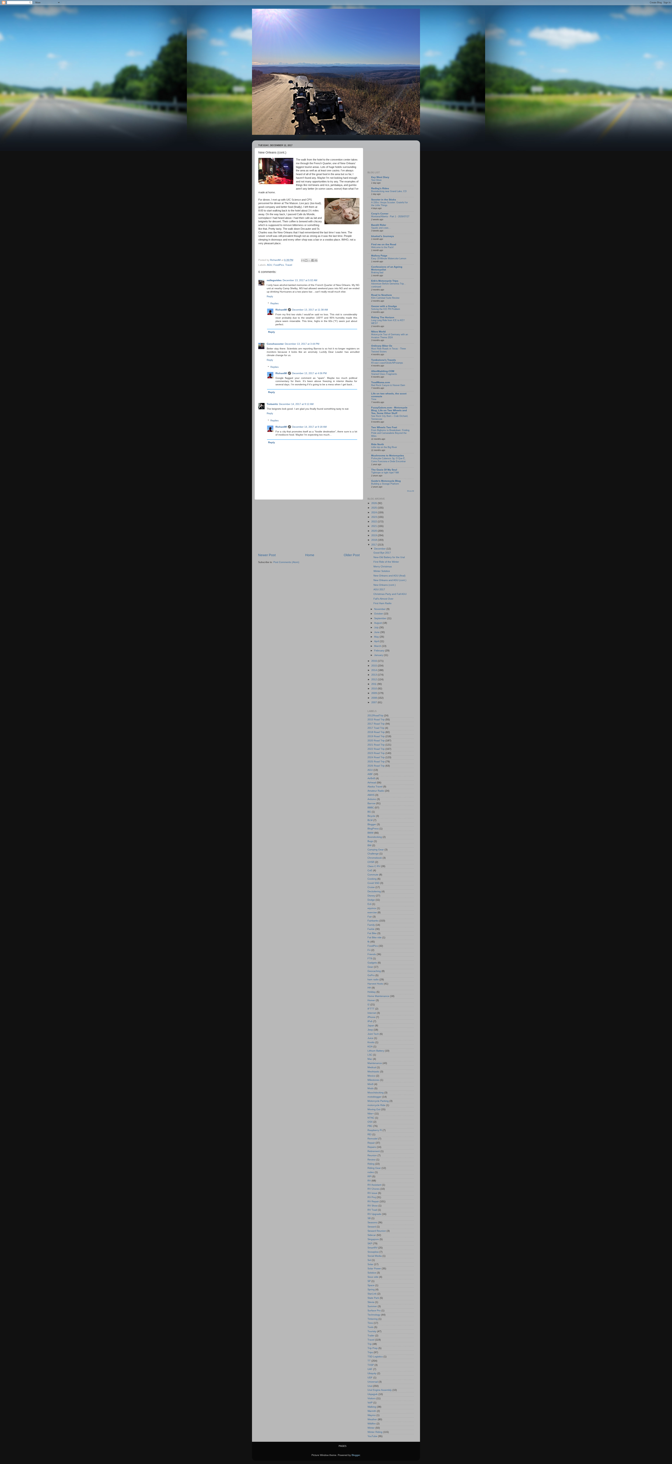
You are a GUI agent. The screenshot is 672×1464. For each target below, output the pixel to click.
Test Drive (376, 180)
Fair (370, 916)
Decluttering (374, 891)
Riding (371, 1164)
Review (372, 1159)
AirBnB (371, 778)
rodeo (371, 1172)
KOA (370, 1046)
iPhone (371, 1017)
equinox (372, 908)
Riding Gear (374, 1168)
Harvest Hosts (375, 983)
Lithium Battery (376, 1050)
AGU (269, 265)
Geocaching (374, 971)
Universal (373, 1381)
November (380, 609)
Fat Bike (372, 933)
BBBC (371, 807)
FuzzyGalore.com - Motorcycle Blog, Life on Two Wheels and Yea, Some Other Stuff (389, 410)
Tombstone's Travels (383, 360)
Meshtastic (373, 1071)
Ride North (377, 444)
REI (370, 1134)
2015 (374, 665)
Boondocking (375, 837)
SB (369, 1218)
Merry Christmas (382, 566)
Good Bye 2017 (382, 552)
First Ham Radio (382, 603)
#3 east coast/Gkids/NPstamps (387, 362)
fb (369, 941)
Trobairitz (272, 404)
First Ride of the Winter (386, 562)
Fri (369, 950)
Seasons (372, 1222)
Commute (373, 874)
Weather (372, 1419)
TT (369, 1360)
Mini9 (370, 1084)
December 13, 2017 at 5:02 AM (300, 280)
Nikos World (378, 331)
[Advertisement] (309, 526)
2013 (374, 674)
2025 (374, 507)
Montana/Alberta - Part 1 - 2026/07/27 (390, 216)
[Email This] (302, 260)
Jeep (370, 1029)
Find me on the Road (383, 244)
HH (369, 987)
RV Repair (373, 1201)
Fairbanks (373, 920)
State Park (373, 1298)
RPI (370, 1176)
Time (373, 399)
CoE (370, 870)
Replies (274, 303)
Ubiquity (372, 1373)
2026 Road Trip (376, 765)
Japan (371, 1025)
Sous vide (373, 1277)
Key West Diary (380, 177)
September (380, 618)
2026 (374, 503)
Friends (372, 954)
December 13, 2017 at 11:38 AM (310, 309)
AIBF (370, 774)
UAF (370, 1369)
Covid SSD (373, 883)
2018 (374, 540)
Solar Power (374, 1268)
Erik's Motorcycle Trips (384, 281)
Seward (372, 1226)
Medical (372, 1067)
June (377, 632)
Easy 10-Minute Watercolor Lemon (388, 258)
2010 (374, 688)
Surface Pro (374, 1310)
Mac (370, 1059)
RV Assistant (374, 1185)
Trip (370, 1344)
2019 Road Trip (376, 736)
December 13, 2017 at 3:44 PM (302, 344)
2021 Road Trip (376, 744)
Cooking (372, 879)
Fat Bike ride (375, 937)
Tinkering (373, 1319)
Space (371, 1285)
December (380, 548)
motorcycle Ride (376, 1105)
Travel (288, 265)
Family (371, 925)
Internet (372, 1013)
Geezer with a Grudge (384, 306)
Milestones (373, 1080)
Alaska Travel (375, 786)
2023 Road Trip (376, 753)
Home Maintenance (378, 996)
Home (309, 555)
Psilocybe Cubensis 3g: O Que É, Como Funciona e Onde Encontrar (388, 460)
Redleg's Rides (380, 188)
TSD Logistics (375, 1356)
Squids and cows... (381, 228)
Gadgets (372, 962)
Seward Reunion (377, 1231)
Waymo (372, 1415)
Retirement (374, 1151)
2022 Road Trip (376, 749)
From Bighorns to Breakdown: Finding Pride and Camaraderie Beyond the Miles (390, 433)
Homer (371, 1000)
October (379, 613)
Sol (369, 1260)
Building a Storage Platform (385, 483)
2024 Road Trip (376, 757)
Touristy (372, 1331)
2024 (374, 512)
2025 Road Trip (376, 761)
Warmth (372, 1411)
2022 (374, 521)
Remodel (372, 1138)
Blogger (372, 824)
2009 (374, 693)
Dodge (371, 900)
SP (369, 1281)
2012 (374, 679)
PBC (370, 1126)
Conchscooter (275, 344)
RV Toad (372, 1210)
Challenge (373, 853)
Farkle (371, 929)
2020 (374, 531)
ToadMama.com (380, 382)
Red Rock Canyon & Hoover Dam (388, 385)
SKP (370, 1243)
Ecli (369, 904)
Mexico (371, 1075)
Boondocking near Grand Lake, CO (389, 191)
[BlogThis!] (306, 260)
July (376, 627)
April (377, 641)
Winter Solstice (381, 571)
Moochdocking (376, 1092)
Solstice (372, 1272)
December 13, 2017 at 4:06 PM (309, 373)
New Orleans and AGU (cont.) (389, 580)
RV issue (372, 1193)
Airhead (372, 782)
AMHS (371, 795)
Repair (371, 1143)
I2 (369, 1004)
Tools (370, 1327)
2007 (374, 702)
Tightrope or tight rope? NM (385, 472)
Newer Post (267, 555)
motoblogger (375, 1097)
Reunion (372, 1155)
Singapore (373, 1239)
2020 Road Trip (376, 740)
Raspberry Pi (375, 1130)
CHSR (371, 862)
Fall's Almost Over (383, 598)
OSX (370, 1122)
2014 (374, 670)
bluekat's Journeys (382, 236)
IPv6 (370, 1021)
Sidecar (372, 1235)
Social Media (375, 1256)
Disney (371, 895)
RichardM (281, 309)
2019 (374, 535)
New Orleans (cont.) (384, 585)
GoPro (371, 975)
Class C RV (374, 866)
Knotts (371, 1042)
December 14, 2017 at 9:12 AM (296, 404)
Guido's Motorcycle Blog (386, 481)
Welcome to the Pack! (382, 247)
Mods (371, 1088)
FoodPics (279, 265)
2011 (374, 684)
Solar (370, 1264)
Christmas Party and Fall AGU (390, 594)
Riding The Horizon (382, 317)
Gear (370, 967)
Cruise (371, 887)
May (377, 636)
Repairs (372, 1147)
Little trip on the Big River (384, 447)
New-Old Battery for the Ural (389, 557)
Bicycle (371, 816)
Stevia (371, 1302)
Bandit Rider (378, 225)
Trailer (371, 1335)
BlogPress (373, 828)
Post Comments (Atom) (286, 562)
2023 (374, 517)
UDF (370, 1377)
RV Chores (374, 1189)
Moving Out (374, 1109)
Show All (410, 491)
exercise (372, 912)
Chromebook (375, 858)
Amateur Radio (376, 791)
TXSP (371, 1365)
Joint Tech (373, 1034)
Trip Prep (373, 1348)
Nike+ (371, 1113)
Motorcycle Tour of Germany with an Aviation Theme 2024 (389, 336)
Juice (370, 1038)
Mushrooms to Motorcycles (387, 455)
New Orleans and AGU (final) (389, 575)
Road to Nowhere (381, 295)
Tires (370, 1323)
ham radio (373, 979)
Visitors (372, 1398)
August (378, 623)
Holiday (372, 992)
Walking (372, 1407)
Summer (372, 1306)
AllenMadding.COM (382, 371)
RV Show (373, 1205)
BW (369, 845)
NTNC (371, 1118)
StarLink (372, 1293)
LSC (370, 1054)
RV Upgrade (374, 1214)
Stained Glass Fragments (384, 374)
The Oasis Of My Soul (384, 469)
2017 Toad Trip (376, 728)
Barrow (371, 803)
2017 (374, 544)
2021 (374, 526)
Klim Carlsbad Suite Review (385, 298)
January (379, 655)
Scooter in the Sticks (383, 199)
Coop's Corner (379, 213)
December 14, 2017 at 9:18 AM (309, 427)
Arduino (372, 799)
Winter (371, 1428)
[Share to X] (309, 260)
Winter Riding (375, 1432)
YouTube (372, 1436)
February (379, 650)
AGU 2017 (379, 589)
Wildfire (372, 1423)
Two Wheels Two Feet (384, 427)
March (378, 646)
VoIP (370, 1402)
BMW (370, 833)
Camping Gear (376, 849)
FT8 (370, 958)
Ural (370, 1386)
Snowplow (373, 1252)
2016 (374, 661)
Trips (370, 1352)
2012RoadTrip (375, 715)
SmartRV (372, 1247)
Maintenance (375, 1063)
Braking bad (377, 272)
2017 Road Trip (376, 723)
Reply (270, 296)
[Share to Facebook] (312, 260)
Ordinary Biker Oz (381, 346)
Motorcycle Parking (378, 1101)
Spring (371, 1289)
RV (369, 1180)
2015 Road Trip (376, 719)
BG (369, 812)
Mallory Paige (379, 255)
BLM (370, 820)
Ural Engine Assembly (380, 1390)
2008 (374, 698)
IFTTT (371, 1008)
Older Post (352, 555)
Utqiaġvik (373, 1394)
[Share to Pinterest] (316, 260)
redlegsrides (274, 280)
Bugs (370, 841)
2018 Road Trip (376, 732)
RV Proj (372, 1197)
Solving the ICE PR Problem (385, 309)
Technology (374, 1314)
